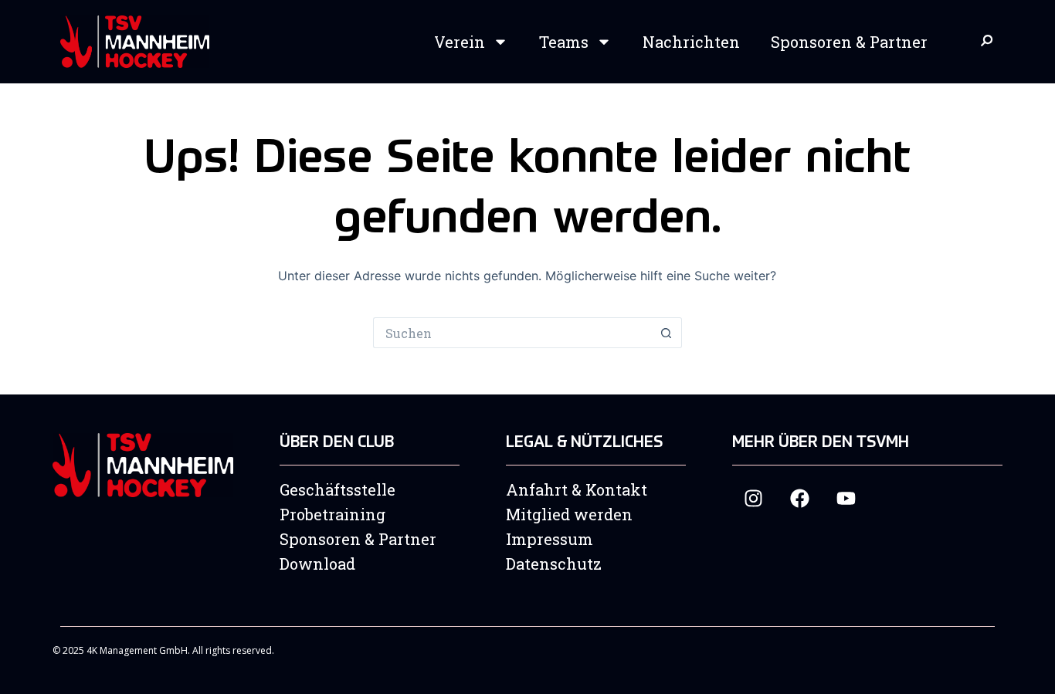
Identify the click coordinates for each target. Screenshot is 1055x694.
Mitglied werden (569, 514)
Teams (564, 42)
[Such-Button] (666, 332)
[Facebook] (800, 498)
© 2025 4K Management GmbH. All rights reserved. (163, 650)
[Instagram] (753, 498)
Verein (459, 42)
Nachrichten (691, 42)
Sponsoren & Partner (849, 42)
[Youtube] (846, 498)
